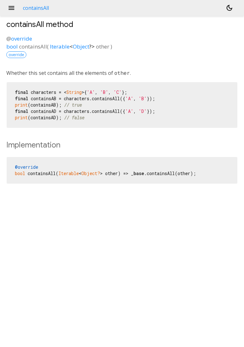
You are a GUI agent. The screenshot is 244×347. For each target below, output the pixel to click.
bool (12, 46)
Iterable (60, 46)
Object (81, 46)
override (21, 38)
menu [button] (11, 8)
